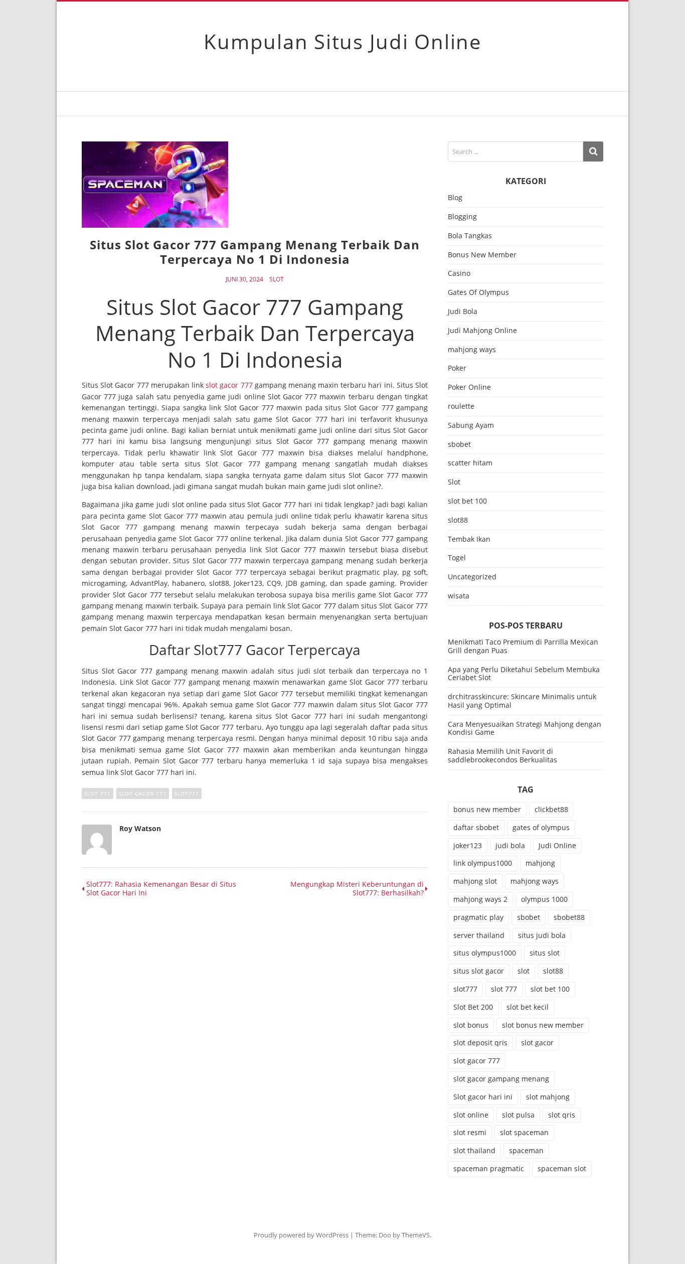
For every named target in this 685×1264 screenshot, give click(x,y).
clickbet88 (551, 809)
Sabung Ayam (471, 425)
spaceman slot (562, 1168)
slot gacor (537, 1042)
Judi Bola (462, 311)
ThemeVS (416, 1234)
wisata (458, 596)
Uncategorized (472, 577)
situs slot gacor (478, 971)
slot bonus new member (543, 1025)
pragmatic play (478, 917)
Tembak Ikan (469, 539)
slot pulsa (518, 1115)
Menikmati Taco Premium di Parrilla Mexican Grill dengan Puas (523, 646)
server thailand (478, 935)
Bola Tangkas (470, 236)
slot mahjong (548, 1096)
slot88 (458, 520)
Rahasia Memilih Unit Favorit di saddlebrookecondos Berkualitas (502, 755)
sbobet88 (569, 917)
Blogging (462, 217)
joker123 (467, 845)
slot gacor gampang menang (501, 1078)
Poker (457, 368)
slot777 (187, 793)
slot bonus (470, 1025)
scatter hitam (470, 463)
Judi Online (557, 845)
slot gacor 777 (229, 385)
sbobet (459, 444)
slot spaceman (524, 1132)
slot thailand (474, 1150)
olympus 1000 (544, 899)
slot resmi (469, 1132)
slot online (470, 1115)
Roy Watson (140, 828)
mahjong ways (472, 350)
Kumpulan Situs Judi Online (342, 41)
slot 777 (97, 793)
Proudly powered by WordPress (301, 1234)
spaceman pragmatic (488, 1168)
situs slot (545, 953)
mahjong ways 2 (480, 899)
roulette (461, 406)
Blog (455, 198)
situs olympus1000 (484, 953)
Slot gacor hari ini (482, 1096)
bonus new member (487, 809)
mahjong (540, 863)
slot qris (561, 1115)
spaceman (526, 1150)
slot (524, 971)
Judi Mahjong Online (482, 331)
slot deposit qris (480, 1042)
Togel (457, 558)
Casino (459, 273)
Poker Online (469, 387)
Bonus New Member (482, 255)
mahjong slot (475, 881)
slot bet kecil (527, 1007)
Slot (276, 279)
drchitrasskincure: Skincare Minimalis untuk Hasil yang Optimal (522, 701)
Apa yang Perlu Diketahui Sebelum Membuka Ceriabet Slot (524, 674)
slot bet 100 (467, 501)
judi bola (510, 845)
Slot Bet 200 (473, 1007)
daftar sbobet (476, 827)
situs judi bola (542, 935)
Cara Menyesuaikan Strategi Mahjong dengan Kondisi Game (524, 728)
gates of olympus (541, 827)
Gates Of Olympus (478, 292)
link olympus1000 (482, 863)
